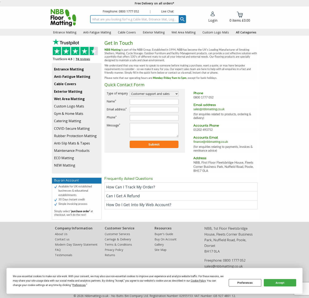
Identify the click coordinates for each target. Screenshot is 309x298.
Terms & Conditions (118, 244)
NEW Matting (64, 165)
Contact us (62, 239)
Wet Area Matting (69, 99)
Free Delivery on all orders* (154, 3)
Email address (117, 109)
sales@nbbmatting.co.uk (208, 109)
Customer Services (117, 234)
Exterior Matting (68, 91)
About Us (61, 234)
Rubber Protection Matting (75, 136)
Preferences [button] (79, 285)
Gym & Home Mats (68, 113)
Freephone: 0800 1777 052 (121, 11)
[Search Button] (182, 19)
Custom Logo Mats (69, 106)
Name (111, 101)
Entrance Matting (69, 69)
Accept (280, 282)
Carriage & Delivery (118, 239)
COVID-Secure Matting (72, 128)
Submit (154, 144)
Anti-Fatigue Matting (72, 76)
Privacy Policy (114, 250)
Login (212, 20)
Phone (112, 117)
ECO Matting (64, 158)
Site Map (160, 250)
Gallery (159, 244)
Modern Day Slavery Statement (76, 244)
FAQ (58, 250)
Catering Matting (67, 121)
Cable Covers (65, 84)
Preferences (245, 282)
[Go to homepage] (63, 17)
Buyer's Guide (163, 234)
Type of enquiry (117, 93)
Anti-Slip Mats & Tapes (72, 143)
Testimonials (77, 51)
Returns (110, 255)
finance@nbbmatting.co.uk (210, 141)
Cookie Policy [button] (198, 280)
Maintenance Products (72, 150)
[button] (213, 17)
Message (113, 125)
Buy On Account (165, 239)
